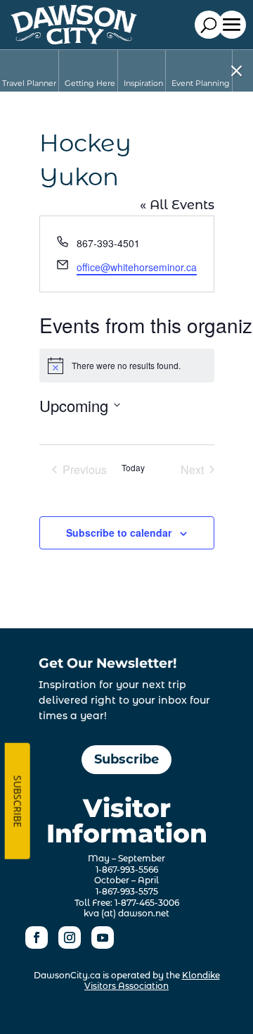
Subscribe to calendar (118, 532)
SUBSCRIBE (17, 801)
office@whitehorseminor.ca (137, 267)
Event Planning (200, 83)
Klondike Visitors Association (152, 981)
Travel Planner (29, 83)
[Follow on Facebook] (36, 937)
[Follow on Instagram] (69, 937)
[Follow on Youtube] (102, 937)
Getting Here (90, 83)
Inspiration (143, 83)
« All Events (177, 205)
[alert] (126, 365)
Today (133, 467)
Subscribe (126, 759)
